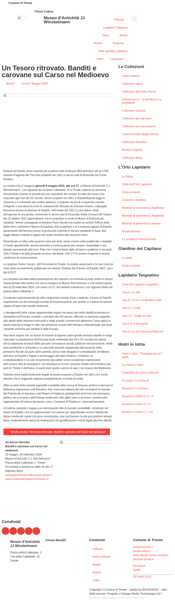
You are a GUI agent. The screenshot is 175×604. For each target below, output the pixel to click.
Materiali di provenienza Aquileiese (143, 207)
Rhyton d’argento (132, 149)
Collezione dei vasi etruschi (138, 126)
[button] (134, 18)
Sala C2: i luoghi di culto (136, 315)
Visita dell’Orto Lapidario (137, 184)
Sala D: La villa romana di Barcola (142, 331)
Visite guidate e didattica (113, 51)
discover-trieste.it (143, 559)
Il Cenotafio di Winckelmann (139, 239)
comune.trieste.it (143, 547)
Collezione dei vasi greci (137, 118)
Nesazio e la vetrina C (135, 388)
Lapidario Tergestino (115, 27)
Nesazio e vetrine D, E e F (138, 396)
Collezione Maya (132, 157)
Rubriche (118, 43)
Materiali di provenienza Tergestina (143, 215)
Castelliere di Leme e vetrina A (140, 372)
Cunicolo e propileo (134, 199)
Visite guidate (53, 546)
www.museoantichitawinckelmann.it (26, 479)
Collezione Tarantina (134, 142)
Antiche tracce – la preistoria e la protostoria (141, 101)
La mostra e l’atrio (132, 364)
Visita (105, 35)
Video (100, 58)
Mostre (124, 35)
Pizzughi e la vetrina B (135, 380)
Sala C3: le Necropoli (135, 323)
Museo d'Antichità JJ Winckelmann (64, 20)
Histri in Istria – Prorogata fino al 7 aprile (142, 355)
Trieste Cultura (43, 11)
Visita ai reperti (131, 192)
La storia (127, 257)
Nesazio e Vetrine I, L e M (137, 411)
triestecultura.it (142, 551)
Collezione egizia (132, 83)
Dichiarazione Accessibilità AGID (123, 597)
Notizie (98, 43)
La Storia (127, 176)
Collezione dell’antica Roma (139, 91)
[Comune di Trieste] (4, 4)
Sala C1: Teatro (131, 308)
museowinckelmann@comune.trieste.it (28, 474)
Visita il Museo (131, 75)
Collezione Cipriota (133, 110)
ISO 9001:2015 (142, 576)
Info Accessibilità (55, 550)
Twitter (137, 569)
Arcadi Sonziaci (131, 231)
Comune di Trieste (20, 3)
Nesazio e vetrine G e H (136, 404)
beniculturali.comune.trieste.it (150, 555)
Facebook (139, 565)
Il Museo (119, 19)
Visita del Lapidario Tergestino (140, 284)
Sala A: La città (131, 292)
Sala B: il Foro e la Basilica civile (142, 300)
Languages (117, 58)
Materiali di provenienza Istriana (141, 223)
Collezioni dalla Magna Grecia (140, 134)
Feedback (95, 597)
